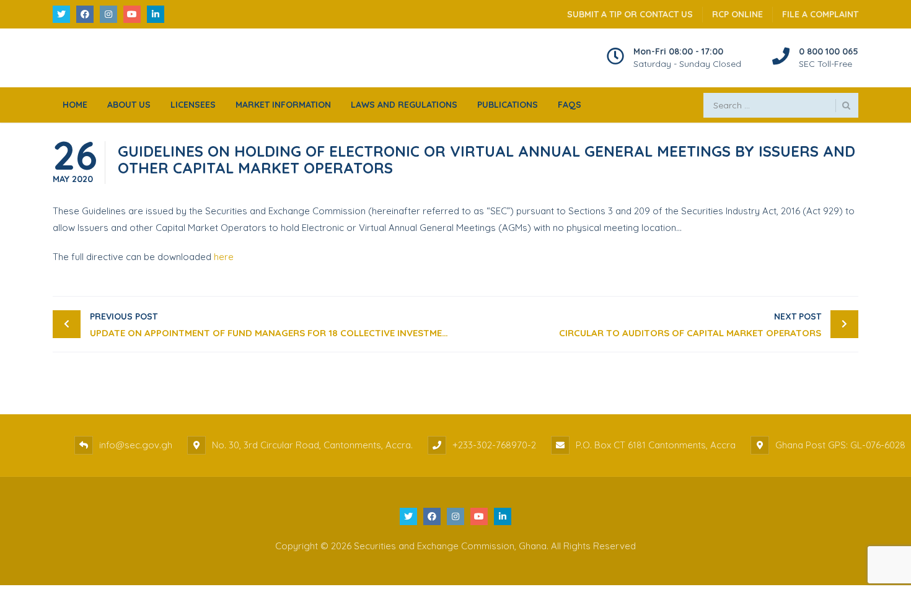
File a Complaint (820, 14)
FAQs (569, 104)
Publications (507, 104)
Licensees (193, 104)
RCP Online (737, 14)
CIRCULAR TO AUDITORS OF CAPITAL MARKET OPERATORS (690, 325)
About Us (129, 104)
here (224, 257)
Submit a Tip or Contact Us (630, 14)
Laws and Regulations (404, 104)
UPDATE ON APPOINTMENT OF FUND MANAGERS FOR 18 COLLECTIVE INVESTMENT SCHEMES (272, 325)
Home (75, 104)
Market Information (283, 104)
